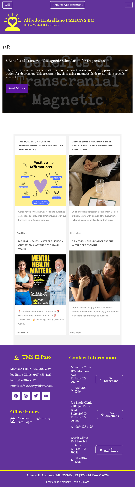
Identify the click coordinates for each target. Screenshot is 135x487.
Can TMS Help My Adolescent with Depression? (93, 243)
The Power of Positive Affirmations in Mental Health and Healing (40, 145)
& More (85, 482)
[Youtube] (46, 396)
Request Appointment (67, 4)
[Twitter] (36, 396)
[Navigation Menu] (129, 5)
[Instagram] (26, 396)
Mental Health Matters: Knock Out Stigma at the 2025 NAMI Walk (40, 245)
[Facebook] (16, 396)
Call (7, 4)
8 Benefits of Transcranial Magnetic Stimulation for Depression (55, 61)
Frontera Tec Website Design (63, 482)
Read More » (16, 90)
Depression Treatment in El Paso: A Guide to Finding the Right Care (92, 145)
